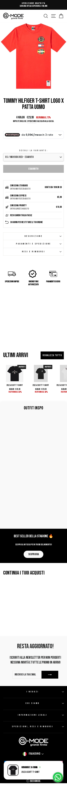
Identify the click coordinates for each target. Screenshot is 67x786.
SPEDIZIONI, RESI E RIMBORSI (32, 726)
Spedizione (31, 121)
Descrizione (34, 236)
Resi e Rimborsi (33, 251)
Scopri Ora (33, 554)
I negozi (32, 691)
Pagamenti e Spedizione (33, 243)
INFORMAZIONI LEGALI (32, 715)
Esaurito (33, 168)
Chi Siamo (32, 703)
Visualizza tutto (52, 355)
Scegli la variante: (33, 150)
